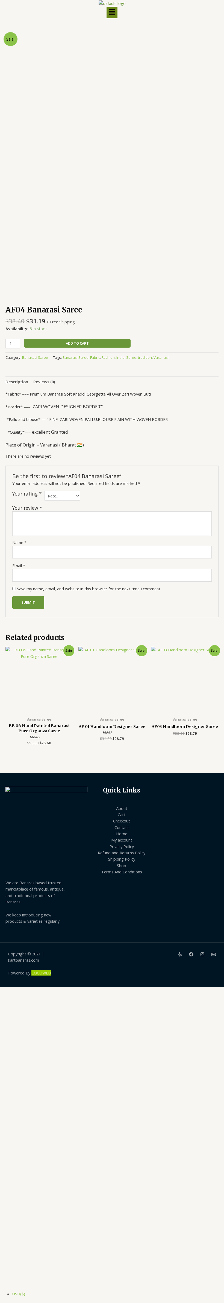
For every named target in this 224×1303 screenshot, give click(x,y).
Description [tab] (16, 381)
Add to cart (77, 343)
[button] (112, 12)
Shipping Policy (121, 859)
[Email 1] (213, 954)
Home (121, 833)
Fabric (95, 357)
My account (121, 840)
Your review (27, 508)
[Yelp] (180, 954)
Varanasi (161, 357)
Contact (121, 827)
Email (18, 565)
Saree (131, 357)
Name (19, 542)
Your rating (27, 494)
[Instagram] (202, 954)
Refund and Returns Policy (121, 852)
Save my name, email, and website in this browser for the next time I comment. (89, 588)
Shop (121, 865)
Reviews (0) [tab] (44, 381)
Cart (122, 814)
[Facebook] (191, 954)
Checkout (121, 821)
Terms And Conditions (121, 871)
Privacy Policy (122, 846)
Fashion (108, 357)
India (120, 357)
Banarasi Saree (35, 357)
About (121, 808)
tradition (145, 357)
